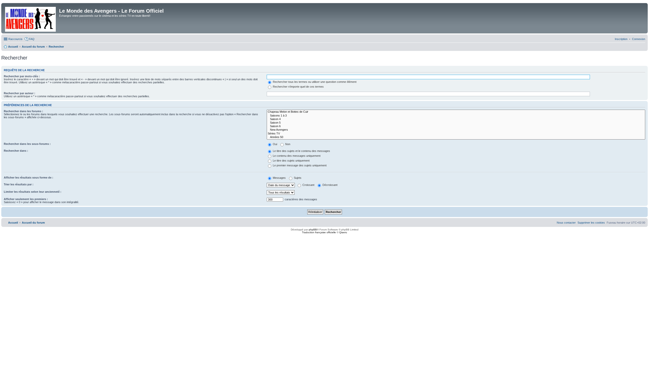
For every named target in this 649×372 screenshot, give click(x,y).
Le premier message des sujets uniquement (299, 165)
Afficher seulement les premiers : (26, 199)
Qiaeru (343, 232)
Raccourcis (15, 39)
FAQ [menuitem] (31, 39)
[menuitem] (638, 39)
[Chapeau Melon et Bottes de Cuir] (456, 112)
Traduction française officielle (319, 232)
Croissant (308, 184)
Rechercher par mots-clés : (22, 76)
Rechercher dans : (16, 150)
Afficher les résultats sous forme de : (28, 177)
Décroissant (329, 184)
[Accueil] (31, 18)
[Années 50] (456, 137)
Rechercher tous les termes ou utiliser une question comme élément (314, 81)
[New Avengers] (456, 130)
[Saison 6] (456, 126)
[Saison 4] (456, 119)
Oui (274, 144)
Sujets (297, 177)
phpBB (313, 229)
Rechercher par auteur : (19, 93)
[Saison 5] (456, 123)
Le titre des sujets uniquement (291, 160)
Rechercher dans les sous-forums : (27, 143)
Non (287, 144)
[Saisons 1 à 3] (456, 116)
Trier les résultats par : (18, 184)
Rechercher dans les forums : (23, 111)
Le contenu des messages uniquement (296, 155)
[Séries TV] (456, 133)
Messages (279, 177)
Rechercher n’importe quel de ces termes (298, 86)
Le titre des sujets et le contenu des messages (301, 150)
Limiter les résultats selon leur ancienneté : (32, 191)
